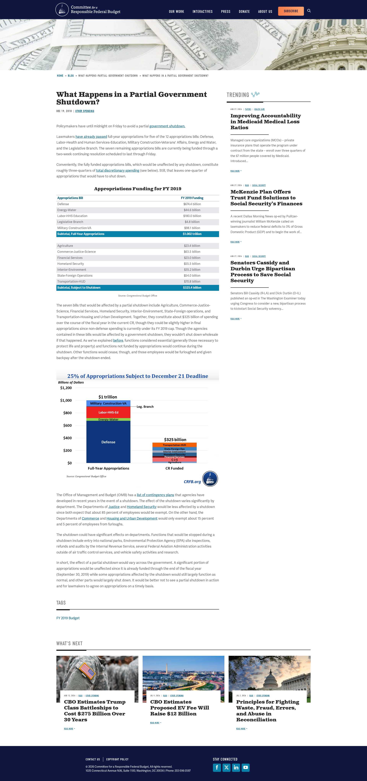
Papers (248, 109)
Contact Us (93, 759)
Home (60, 75)
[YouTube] (246, 768)
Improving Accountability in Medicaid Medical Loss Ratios (266, 122)
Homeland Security (142, 507)
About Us (265, 11)
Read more (235, 171)
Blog (71, 75)
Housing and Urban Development (132, 518)
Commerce (90, 518)
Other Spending (84, 111)
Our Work (176, 11)
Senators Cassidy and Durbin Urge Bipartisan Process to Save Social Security (263, 272)
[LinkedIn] (236, 768)
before (118, 340)
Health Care (259, 109)
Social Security (259, 185)
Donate (244, 11)
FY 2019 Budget (68, 618)
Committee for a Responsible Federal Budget (87, 9)
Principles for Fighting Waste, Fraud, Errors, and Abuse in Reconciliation (267, 711)
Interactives (203, 11)
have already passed (91, 137)
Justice (114, 507)
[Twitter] (226, 768)
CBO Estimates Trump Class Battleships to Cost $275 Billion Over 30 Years (95, 711)
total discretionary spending (117, 170)
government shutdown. (167, 126)
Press (226, 11)
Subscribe (291, 11)
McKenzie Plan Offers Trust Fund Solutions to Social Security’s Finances (266, 198)
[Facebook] (217, 768)
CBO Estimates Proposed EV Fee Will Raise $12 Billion (179, 708)
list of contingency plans (155, 495)
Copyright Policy (117, 759)
